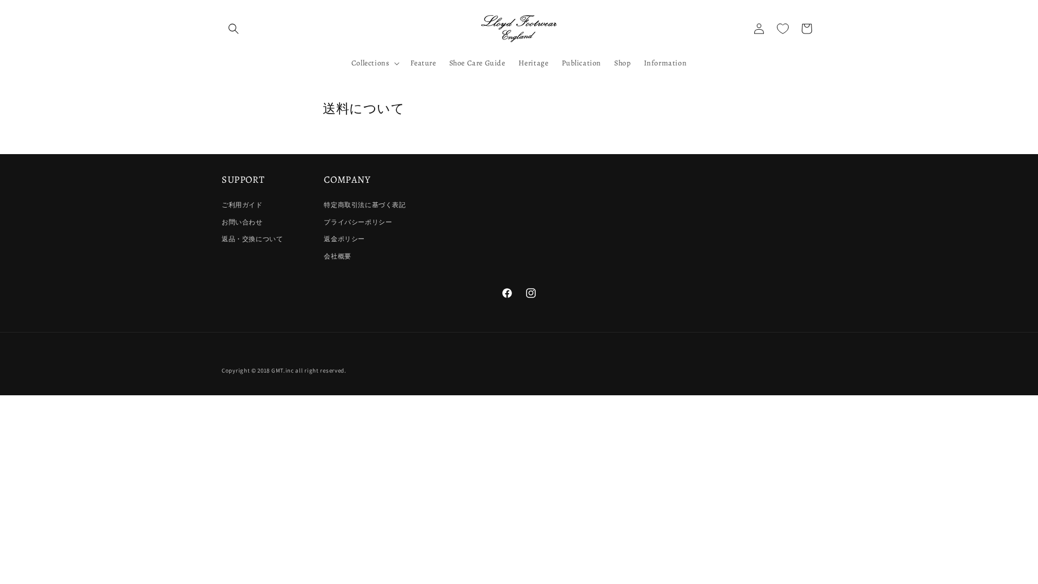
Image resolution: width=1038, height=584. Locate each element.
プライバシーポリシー (358, 222)
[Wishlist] (783, 29)
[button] (233, 29)
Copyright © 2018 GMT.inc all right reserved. (284, 370)
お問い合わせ (242, 222)
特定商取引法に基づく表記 (364, 205)
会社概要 (337, 256)
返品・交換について (252, 239)
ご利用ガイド (242, 205)
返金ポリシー (344, 239)
